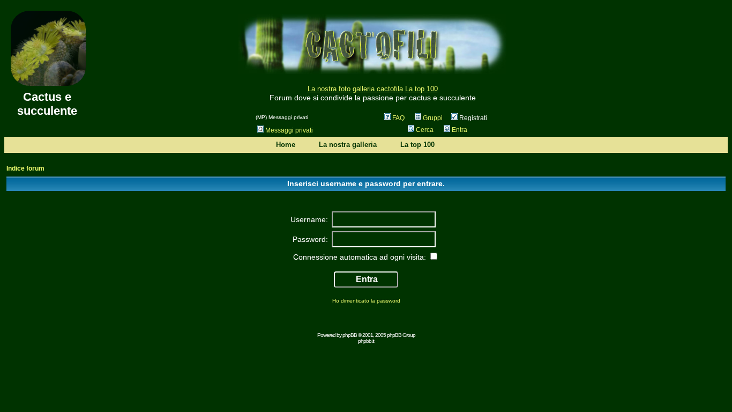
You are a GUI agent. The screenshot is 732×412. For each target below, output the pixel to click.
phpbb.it (366, 341)
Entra (459, 130)
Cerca (425, 130)
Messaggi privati (289, 130)
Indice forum (25, 168)
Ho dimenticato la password (366, 301)
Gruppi (433, 118)
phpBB (349, 335)
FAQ (398, 118)
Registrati (472, 118)
